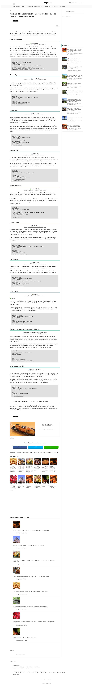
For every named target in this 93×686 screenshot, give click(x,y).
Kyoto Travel (22, 670)
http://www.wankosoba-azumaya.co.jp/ (23, 322)
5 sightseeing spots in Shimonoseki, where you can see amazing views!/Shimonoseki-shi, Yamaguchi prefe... (74, 92)
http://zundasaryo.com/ (20, 252)
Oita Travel (38, 672)
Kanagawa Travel (29, 667)
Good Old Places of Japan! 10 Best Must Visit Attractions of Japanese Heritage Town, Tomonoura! (74, 50)
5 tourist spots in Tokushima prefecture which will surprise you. (74, 84)
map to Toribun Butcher (18, 396)
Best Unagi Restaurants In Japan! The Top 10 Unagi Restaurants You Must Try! (74, 126)
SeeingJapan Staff (19, 579)
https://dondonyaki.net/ (20, 179)
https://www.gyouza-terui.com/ (21, 103)
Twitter (36, 446)
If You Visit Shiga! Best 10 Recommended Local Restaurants (37, 485)
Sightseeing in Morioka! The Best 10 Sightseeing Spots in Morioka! (30, 606)
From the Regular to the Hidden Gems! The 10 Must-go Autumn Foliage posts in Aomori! (13, 487)
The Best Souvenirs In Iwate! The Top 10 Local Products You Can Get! (31, 576)
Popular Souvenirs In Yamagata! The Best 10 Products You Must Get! (53, 469)
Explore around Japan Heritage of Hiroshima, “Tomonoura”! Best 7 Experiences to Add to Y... (73, 59)
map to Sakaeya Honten (19, 286)
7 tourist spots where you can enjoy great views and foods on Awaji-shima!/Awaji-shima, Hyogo (74, 118)
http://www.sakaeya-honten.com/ (22, 284)
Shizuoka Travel (29, 669)
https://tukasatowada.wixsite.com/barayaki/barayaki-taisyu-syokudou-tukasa (30, 68)
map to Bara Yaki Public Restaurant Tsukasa (23, 69)
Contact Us (49, 680)
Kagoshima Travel (61, 672)
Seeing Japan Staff (19, 564)
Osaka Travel (28, 670)
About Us (43, 680)
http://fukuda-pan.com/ (20, 143)
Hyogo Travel (41, 670)
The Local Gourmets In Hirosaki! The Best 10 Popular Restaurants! (13, 469)
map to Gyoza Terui (18, 104)
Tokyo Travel (21, 667)
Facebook (20, 446)
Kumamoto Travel (52, 672)
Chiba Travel (36, 667)
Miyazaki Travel (44, 672)
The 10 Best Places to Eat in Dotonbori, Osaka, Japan (37, 468)
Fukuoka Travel (23, 672)
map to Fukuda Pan (18, 145)
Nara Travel (35, 670)
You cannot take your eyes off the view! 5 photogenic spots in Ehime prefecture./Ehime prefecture (74, 67)
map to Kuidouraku (18, 217)
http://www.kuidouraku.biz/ (21, 215)
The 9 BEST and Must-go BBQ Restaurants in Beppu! (29, 485)
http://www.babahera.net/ (20, 359)
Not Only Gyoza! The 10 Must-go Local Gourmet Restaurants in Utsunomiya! (21, 469)
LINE (51, 446)
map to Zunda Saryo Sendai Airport (21, 254)
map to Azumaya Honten (19, 323)
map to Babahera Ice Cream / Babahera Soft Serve (24, 360)
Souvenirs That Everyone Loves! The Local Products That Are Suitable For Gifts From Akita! (29, 469)
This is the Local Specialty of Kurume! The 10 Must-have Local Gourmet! (45, 469)
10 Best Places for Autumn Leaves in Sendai (45, 485)
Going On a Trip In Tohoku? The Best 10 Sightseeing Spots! (21, 485)
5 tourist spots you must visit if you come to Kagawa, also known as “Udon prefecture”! (75, 76)
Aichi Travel (22, 669)
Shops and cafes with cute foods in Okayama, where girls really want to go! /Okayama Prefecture (74, 109)
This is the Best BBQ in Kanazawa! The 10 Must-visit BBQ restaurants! (53, 486)
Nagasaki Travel (31, 672)
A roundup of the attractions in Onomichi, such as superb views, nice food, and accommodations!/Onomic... (74, 100)
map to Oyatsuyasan (18, 180)
